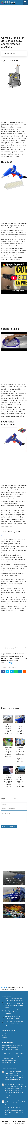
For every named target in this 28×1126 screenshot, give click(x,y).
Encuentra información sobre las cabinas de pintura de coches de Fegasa (14, 1005)
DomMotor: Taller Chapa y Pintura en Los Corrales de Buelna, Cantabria (15, 1103)
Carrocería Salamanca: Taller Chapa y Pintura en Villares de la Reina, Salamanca (15, 1086)
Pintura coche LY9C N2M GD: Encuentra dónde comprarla (13, 1017)
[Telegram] (20, 671)
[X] (12, 671)
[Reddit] (24, 671)
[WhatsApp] (16, 671)
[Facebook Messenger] (7, 671)
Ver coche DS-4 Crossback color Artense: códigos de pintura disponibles (14, 1023)
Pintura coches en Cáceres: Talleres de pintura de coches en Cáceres (12, 1050)
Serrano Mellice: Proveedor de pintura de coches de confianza (14, 999)
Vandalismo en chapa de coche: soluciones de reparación (11, 1057)
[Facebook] (3, 671)
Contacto (4, 1037)
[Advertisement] (14, 21)
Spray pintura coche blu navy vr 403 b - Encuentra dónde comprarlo (14, 1011)
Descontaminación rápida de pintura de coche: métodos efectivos (12, 1046)
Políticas (4, 1033)
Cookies (4, 1035)
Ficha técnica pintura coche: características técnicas (9, 1061)
